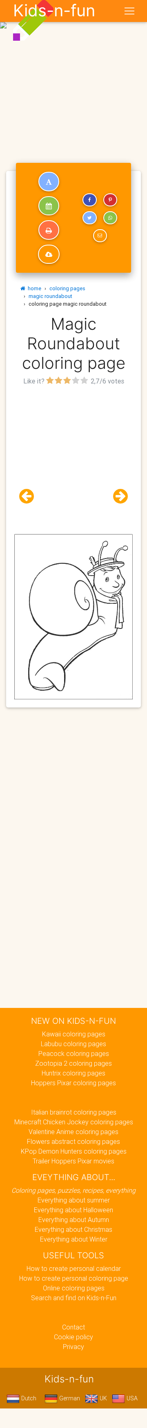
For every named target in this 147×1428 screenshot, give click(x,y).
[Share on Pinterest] (110, 199)
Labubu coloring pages (73, 1044)
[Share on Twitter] (89, 217)
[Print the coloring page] (48, 230)
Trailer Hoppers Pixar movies (73, 1161)
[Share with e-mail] (100, 235)
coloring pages (67, 288)
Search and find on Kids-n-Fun (73, 1298)
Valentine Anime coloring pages (73, 1132)
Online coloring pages (74, 1288)
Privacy (73, 1347)
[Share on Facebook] (89, 199)
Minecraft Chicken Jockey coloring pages (73, 1122)
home (33, 288)
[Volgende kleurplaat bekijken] (117, 496)
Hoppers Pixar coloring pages (73, 1083)
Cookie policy (73, 1337)
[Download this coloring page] (49, 254)
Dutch (28, 1398)
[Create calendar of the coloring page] (48, 206)
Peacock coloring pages (73, 1053)
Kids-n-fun (54, 10)
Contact (73, 1327)
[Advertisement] (73, 76)
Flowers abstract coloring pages (73, 1141)
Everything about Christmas (73, 1229)
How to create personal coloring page (73, 1278)
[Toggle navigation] (129, 11)
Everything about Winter (73, 1239)
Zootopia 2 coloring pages (73, 1063)
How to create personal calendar (74, 1268)
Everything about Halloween (73, 1210)
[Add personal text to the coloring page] (48, 181)
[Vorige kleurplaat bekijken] (29, 496)
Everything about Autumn (73, 1220)
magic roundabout (50, 296)
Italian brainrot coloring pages (73, 1112)
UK (102, 1398)
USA (131, 1398)
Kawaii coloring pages (73, 1034)
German (69, 1398)
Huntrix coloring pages (73, 1073)
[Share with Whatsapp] (110, 217)
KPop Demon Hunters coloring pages (74, 1151)
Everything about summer (74, 1200)
